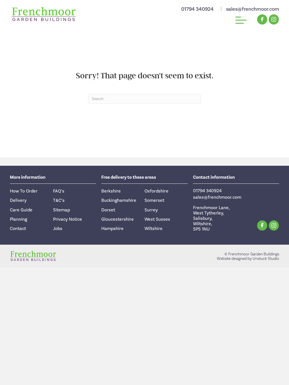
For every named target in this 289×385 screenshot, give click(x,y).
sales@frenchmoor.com (252, 9)
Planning (18, 219)
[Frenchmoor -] (43, 14)
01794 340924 (197, 9)
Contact (18, 228)
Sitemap (61, 210)
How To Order (24, 191)
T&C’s (59, 200)
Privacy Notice (67, 219)
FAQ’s (58, 191)
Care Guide (21, 210)
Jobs (57, 228)
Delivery (18, 200)
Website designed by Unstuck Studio (248, 258)
